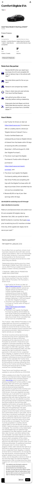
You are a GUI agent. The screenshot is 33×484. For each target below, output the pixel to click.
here (28, 220)
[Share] (30, 2)
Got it (27, 479)
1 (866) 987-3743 (17, 243)
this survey (9, 380)
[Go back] (3, 2)
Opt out (21, 479)
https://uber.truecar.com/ (13, 125)
